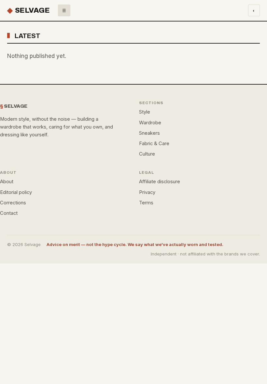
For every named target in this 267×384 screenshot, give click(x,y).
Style (144, 112)
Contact (9, 213)
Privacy (147, 192)
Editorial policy (16, 192)
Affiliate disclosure (159, 182)
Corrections (13, 203)
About (6, 182)
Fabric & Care (154, 143)
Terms (146, 203)
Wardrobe (150, 123)
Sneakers (149, 133)
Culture (147, 154)
